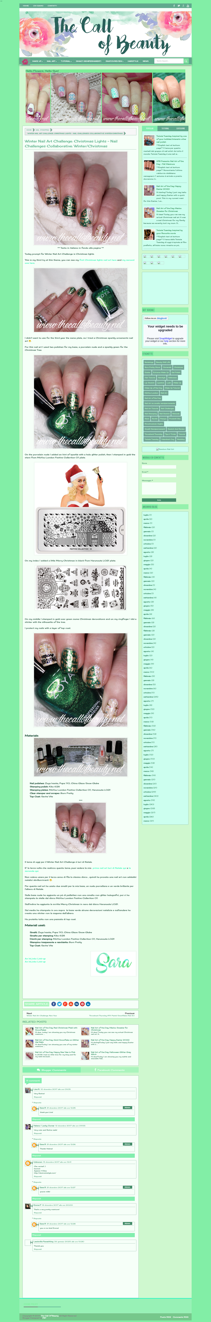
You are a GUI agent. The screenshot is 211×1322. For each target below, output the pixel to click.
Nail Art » (52, 61)
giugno (147, 560)
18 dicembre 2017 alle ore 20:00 (57, 1205)
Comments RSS (180, 1317)
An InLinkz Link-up (35, 958)
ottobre (147, 544)
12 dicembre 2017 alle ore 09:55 (70, 1126)
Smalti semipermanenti (88, 61)
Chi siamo (38, 6)
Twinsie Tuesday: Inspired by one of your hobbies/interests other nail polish (171, 139)
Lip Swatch (149, 383)
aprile (146, 519)
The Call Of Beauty (50, 1316)
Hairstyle (161, 378)
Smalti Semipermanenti (155, 429)
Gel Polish (176, 372)
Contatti (52, 6)
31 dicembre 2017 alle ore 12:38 (61, 1224)
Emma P (37, 1205)
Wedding (181, 439)
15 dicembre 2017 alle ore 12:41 (57, 1162)
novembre (148, 540)
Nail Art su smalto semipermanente (160, 403)
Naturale (176, 414)
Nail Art (164, 393)
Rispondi (38, 1097)
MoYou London (151, 393)
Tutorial (182, 434)
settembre (148, 548)
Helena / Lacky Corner (44, 1126)
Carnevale (167, 367)
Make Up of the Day (153, 388)
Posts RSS (165, 1317)
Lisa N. (37, 1089)
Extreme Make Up (161, 372)
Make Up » (37, 61)
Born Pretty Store (152, 367)
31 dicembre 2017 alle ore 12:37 (61, 1187)
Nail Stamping (42, 130)
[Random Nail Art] (165, 449)
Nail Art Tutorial (151, 408)
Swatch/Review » (114, 61)
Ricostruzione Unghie (154, 424)
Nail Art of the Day (153, 398)
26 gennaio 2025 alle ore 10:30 (69, 1242)
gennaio (147, 531)
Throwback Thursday (153, 434)
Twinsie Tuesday (152, 439)
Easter (147, 372)
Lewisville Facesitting (43, 1241)
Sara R (43, 1108)
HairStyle (133, 61)
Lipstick (160, 383)
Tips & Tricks (170, 434)
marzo (146, 523)
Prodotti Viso (175, 419)
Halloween (172, 378)
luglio (146, 515)
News (146, 61)
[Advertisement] (158, 288)
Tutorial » (66, 61)
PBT (44, 1318)
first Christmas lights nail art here (98, 260)
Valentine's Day (167, 439)
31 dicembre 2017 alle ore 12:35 (61, 1108)
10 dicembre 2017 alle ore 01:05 (56, 1089)
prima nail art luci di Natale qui (109, 868)
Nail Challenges (167, 408)
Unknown (38, 1162)
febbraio (147, 527)
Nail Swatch (164, 414)
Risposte (37, 1103)
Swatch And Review (176, 429)
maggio (147, 564)
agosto (147, 552)
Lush (169, 383)
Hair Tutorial (150, 378)
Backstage (149, 362)
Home (26, 6)
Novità (154, 419)
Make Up (177, 383)
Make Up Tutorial (172, 388)
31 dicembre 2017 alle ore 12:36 (61, 1144)
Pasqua (163, 419)
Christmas (178, 367)
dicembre (148, 536)
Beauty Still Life (163, 362)
